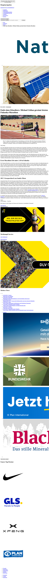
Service (4, 16)
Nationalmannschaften (7, 12)
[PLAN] (13, 566)
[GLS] (13, 514)
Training (4, 14)
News (4, 24)
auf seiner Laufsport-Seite (33, 190)
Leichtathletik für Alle (7, 13)
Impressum (5, 569)
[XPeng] (13, 540)
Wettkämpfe (5, 10)
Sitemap (4, 571)
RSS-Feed (5, 572)
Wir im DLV (5, 15)
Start (4, 22)
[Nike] (13, 489)
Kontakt (4, 568)
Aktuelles (5, 9)
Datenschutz (5, 570)
